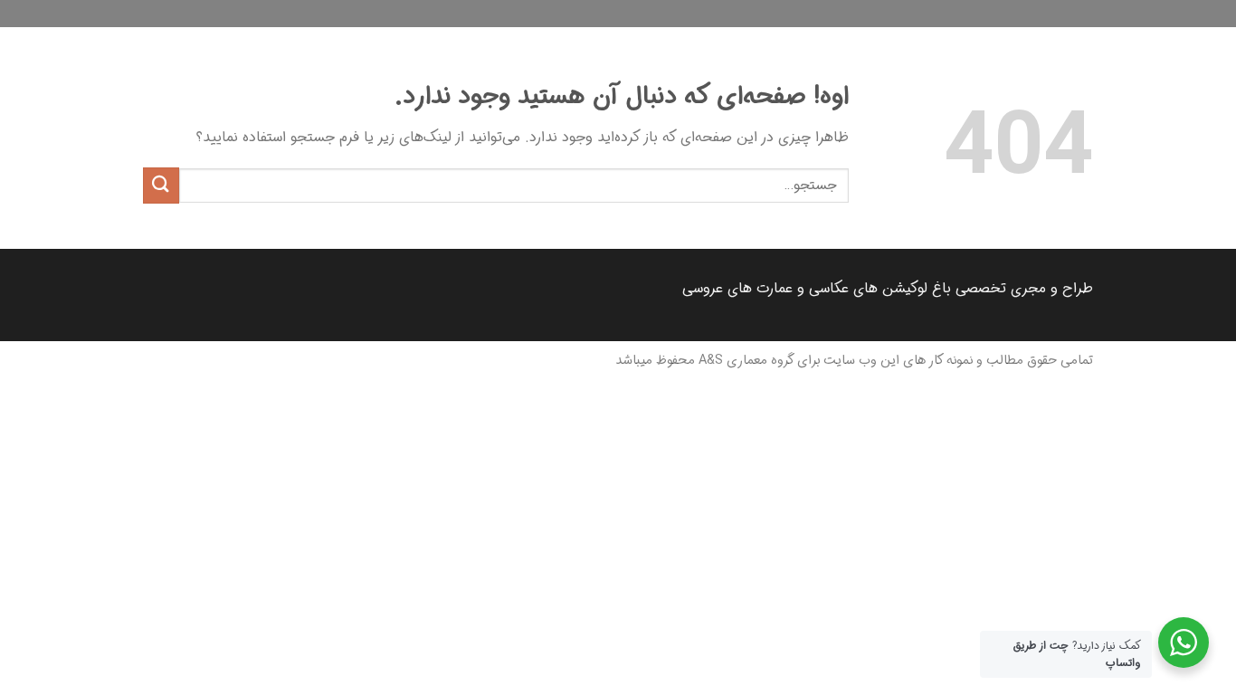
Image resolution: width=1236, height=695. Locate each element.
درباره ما (1031, 41)
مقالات (1080, 41)
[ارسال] (161, 185)
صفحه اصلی (1193, 41)
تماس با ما (972, 41)
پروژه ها (1129, 41)
